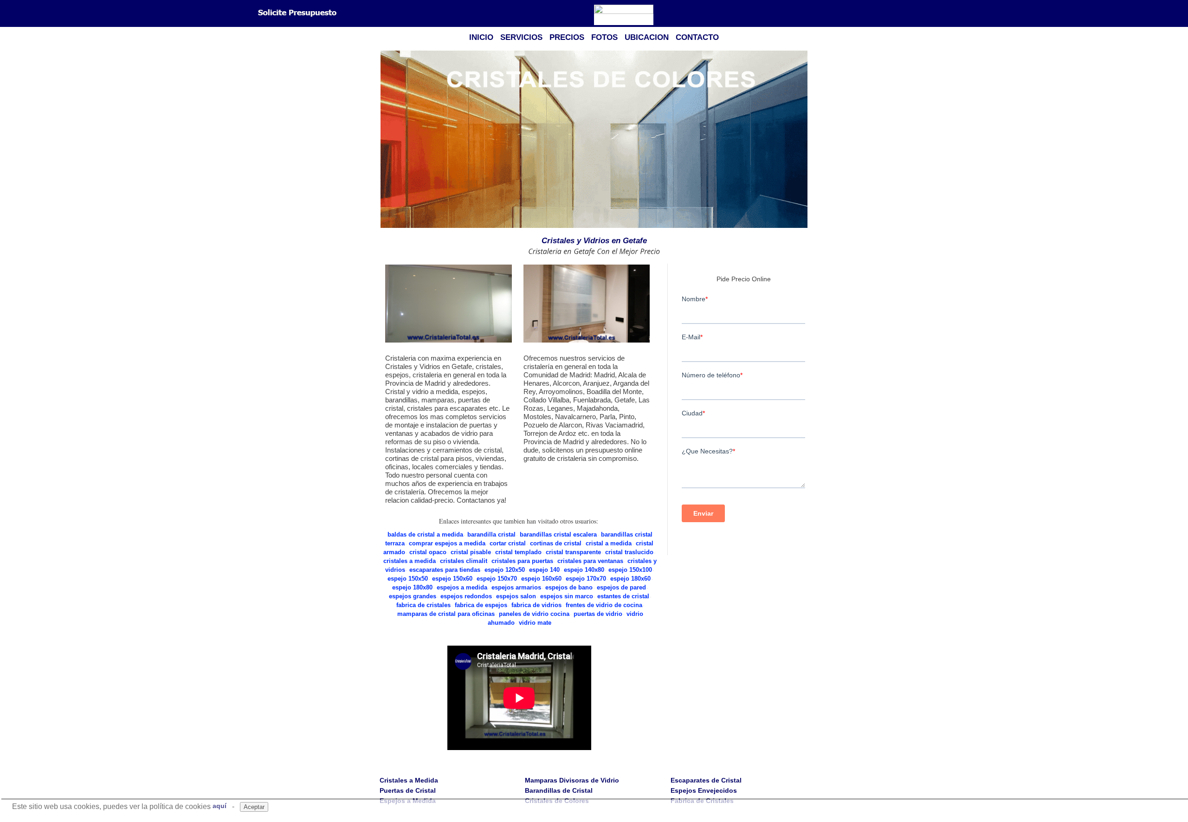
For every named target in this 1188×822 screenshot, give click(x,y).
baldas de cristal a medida (425, 534)
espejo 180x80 (412, 587)
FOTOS (604, 37)
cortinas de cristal (555, 543)
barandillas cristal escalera (558, 534)
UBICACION (647, 37)
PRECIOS (566, 37)
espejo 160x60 (541, 578)
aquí (219, 805)
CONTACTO (697, 37)
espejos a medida (462, 587)
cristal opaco (427, 552)
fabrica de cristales (423, 605)
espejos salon (516, 596)
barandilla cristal (491, 534)
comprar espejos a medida (447, 543)
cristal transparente (573, 552)
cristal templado (518, 552)
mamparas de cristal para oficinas (446, 613)
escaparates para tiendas (444, 569)
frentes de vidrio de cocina (604, 605)
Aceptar (254, 806)
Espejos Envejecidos (704, 790)
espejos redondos (466, 596)
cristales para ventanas (590, 560)
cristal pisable (471, 552)
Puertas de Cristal (408, 790)
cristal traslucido (629, 552)
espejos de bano (569, 587)
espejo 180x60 (630, 578)
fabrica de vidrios (536, 605)
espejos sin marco (566, 596)
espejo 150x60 (452, 578)
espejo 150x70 (497, 578)
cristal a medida (609, 543)
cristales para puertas (522, 560)
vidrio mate (535, 622)
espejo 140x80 (584, 569)
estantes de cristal (623, 596)
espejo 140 (544, 569)
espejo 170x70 (586, 578)
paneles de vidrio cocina (534, 613)
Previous (385, 140)
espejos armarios (516, 587)
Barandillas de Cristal (559, 790)
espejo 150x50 (407, 578)
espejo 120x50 (504, 569)
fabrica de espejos (481, 605)
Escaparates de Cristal (706, 780)
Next (803, 140)
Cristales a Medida (409, 780)
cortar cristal (508, 543)
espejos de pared (621, 587)
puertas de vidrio (598, 613)
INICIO (481, 37)
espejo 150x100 (630, 569)
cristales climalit (463, 560)
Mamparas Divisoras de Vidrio (572, 780)
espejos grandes (412, 596)
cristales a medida (409, 560)
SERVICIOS (521, 37)
